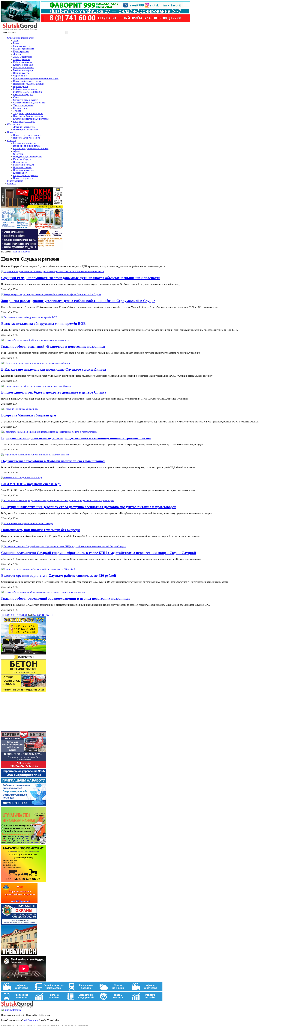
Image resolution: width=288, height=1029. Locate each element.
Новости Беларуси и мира (26, 137)
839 (25, 615)
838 (21, 615)
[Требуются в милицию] (19, 954)
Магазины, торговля (23, 67)
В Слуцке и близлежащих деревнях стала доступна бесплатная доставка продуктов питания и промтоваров (88, 507)
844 (47, 615)
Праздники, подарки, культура (28, 83)
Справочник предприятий (20, 38)
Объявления (13, 124)
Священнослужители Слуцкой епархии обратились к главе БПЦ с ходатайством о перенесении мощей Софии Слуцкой (98, 553)
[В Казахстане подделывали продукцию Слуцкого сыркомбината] (35, 363)
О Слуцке (18, 154)
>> (54, 615)
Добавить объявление (24, 127)
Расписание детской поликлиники (30, 148)
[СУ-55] (23, 805)
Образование (20, 75)
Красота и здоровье (23, 65)
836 (12, 615)
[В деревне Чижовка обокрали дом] (19, 409)
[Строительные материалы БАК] (32, 249)
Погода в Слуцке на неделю (27, 156)
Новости (11, 132)
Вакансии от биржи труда (26, 146)
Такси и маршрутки (23, 105)
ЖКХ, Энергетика (22, 56)
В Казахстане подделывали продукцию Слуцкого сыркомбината (53, 369)
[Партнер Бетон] (23, 767)
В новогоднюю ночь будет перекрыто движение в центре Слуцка (53, 392)
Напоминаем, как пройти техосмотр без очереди (40, 530)
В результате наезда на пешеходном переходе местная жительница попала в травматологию (76, 438)
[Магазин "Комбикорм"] (23, 881)
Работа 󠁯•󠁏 (11, 183)
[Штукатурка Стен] (23, 843)
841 (35, 615)
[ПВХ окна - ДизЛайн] (32, 228)
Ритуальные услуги (23, 94)
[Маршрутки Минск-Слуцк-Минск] (23, 653)
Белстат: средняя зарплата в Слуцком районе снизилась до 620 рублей (58, 575)
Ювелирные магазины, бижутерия (30, 119)
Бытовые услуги (21, 46)
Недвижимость (21, 73)
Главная (16, 251)
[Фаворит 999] (95, 20)
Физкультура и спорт (24, 121)
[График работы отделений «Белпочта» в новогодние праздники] (35, 340)
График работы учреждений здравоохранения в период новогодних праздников (65, 598)
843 (43, 615)
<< (2, 615)
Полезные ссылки (22, 167)
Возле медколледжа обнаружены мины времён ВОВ (43, 323)
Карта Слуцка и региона (25, 175)
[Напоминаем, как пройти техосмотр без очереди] (27, 523)
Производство (20, 86)
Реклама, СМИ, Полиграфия (27, 92)
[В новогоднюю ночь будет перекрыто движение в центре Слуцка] (36, 386)
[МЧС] (19, 902)
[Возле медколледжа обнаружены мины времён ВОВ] (29, 317)
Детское (17, 54)
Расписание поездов (23, 164)
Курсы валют (20, 173)
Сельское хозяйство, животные (29, 102)
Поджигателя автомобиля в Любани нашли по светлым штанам (53, 461)
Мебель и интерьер (23, 70)
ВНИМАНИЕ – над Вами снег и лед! (31, 484)
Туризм (17, 110)
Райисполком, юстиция (25, 89)
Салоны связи (20, 108)
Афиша (17, 151)
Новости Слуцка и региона (27, 135)
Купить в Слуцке (22, 159)
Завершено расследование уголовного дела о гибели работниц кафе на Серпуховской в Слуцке (78, 301)
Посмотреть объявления (25, 129)
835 (8, 615)
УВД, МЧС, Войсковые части (28, 113)
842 (39, 615)
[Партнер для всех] (23, 729)
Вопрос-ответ (20, 162)
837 (16, 615)
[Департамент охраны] (19, 924)
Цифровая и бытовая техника (28, 116)
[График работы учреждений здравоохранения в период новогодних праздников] (43, 592)
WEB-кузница (31, 1020)
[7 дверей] (32, 207)
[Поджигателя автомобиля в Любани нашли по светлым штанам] (35, 454)
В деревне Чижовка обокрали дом (28, 415)
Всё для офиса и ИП (23, 48)
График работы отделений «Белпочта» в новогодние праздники (53, 346)
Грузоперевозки (21, 51)
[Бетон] (23, 691)
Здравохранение (21, 59)
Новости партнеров (23, 178)
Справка (11, 140)
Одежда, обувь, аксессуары (27, 81)
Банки (16, 43)
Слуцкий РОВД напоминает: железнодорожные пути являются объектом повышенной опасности (80, 278)
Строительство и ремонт (25, 100)
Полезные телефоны (23, 170)
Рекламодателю (15, 181)
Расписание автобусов (24, 143)
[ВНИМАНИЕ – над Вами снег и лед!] (21, 477)
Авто (15, 40)
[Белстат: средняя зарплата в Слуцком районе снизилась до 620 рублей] (38, 569)
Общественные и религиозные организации (35, 78)
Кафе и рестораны (22, 62)
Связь (16, 97)
